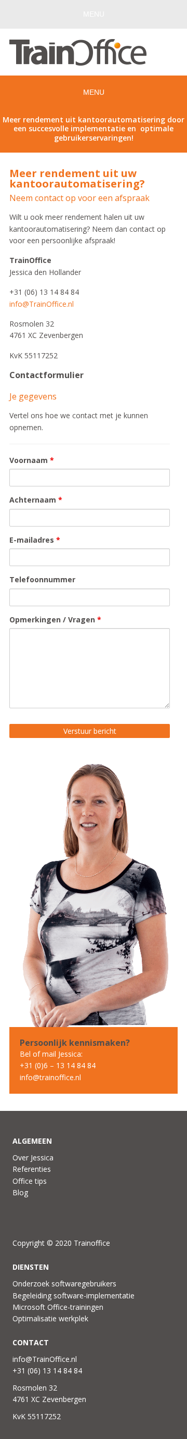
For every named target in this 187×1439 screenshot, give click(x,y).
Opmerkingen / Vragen (55, 619)
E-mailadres (34, 540)
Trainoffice (93, 53)
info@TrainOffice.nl (41, 304)
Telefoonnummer (42, 579)
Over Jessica (33, 1157)
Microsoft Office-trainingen (57, 1307)
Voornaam (31, 460)
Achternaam (35, 500)
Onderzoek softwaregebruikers (64, 1283)
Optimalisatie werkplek (50, 1318)
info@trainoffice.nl (50, 1077)
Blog (20, 1192)
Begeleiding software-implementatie (73, 1295)
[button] (93, 14)
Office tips (29, 1181)
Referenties (31, 1169)
